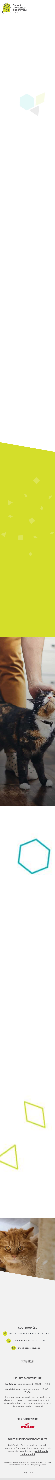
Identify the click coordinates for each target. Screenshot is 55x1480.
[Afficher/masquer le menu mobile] (51, 9)
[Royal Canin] (27, 1423)
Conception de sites (23, 1465)
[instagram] (30, 1366)
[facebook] (25, 1366)
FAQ (24, 1472)
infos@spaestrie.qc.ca (29, 1348)
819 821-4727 (22, 1341)
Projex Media (41, 1465)
